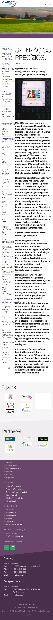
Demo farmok (12, 533)
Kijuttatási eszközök (14, 498)
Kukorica (10, 510)
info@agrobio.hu (19, 575)
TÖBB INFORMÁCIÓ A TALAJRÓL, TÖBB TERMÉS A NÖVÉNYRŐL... (6, 248)
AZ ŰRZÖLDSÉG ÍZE (6, 194)
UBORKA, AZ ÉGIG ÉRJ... (6, 150)
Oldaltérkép (20, 607)
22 (9, 367)
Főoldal (9, 463)
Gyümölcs (10, 521)
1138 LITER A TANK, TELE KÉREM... (6, 208)
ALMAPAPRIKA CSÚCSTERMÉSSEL (6, 300)
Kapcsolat (10, 477)
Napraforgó (11, 513)
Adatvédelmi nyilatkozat (26, 604)
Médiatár (9, 471)
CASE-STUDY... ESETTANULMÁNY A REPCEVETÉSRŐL (6, 267)
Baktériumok (11, 466)
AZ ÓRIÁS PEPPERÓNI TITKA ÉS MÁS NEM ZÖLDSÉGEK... (6, 285)
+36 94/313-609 (19, 569)
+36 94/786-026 (19, 572)
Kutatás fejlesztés (13, 468)
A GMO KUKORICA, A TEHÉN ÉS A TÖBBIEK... (6, 166)
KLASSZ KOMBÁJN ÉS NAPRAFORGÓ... (6, 112)
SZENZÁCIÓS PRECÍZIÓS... (6, 140)
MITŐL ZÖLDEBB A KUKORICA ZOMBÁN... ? (6, 97)
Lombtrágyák (11, 495)
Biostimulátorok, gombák (16, 492)
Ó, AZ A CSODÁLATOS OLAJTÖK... (6, 321)
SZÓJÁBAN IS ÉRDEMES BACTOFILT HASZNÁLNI (6, 54)
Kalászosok (11, 515)
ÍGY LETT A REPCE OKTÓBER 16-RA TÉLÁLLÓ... (6, 226)
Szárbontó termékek (14, 489)
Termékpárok (11, 501)
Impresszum (33, 607)
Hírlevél (9, 474)
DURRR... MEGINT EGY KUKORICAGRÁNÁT (6, 183)
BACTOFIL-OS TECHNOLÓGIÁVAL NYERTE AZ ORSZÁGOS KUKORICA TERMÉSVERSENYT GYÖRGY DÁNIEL (6, 75)
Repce (9, 518)
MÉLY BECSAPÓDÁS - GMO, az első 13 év (6, 127)
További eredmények (14, 536)
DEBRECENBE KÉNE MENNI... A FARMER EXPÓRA (6, 348)
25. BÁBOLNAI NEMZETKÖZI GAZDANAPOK (6, 333)
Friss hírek (4, 361)
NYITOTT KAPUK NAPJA (6, 309)
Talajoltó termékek (13, 486)
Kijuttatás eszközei (14, 524)
